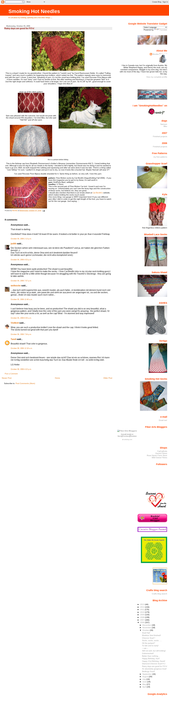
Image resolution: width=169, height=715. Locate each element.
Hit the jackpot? (148, 643)
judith (13, 243)
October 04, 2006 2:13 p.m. (21, 239)
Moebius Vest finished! (151, 635)
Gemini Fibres (161, 453)
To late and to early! (150, 646)
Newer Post (6, 378)
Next (119, 436)
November (147, 627)
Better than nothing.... (151, 656)
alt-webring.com (127, 439)
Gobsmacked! (148, 653)
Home (57, 378)
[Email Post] (43, 210)
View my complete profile (156, 77)
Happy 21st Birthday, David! (153, 661)
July (144, 679)
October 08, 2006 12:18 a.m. (22, 348)
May (144, 684)
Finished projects (160, 136)
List (132, 434)
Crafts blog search (159, 594)
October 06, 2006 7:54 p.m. (21, 334)
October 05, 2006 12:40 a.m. (22, 299)
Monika (155, 54)
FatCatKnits (162, 451)
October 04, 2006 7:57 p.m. (21, 281)
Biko (165, 126)
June (144, 682)
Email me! (163, 420)
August (145, 676)
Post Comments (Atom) (25, 383)
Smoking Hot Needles (34, 11)
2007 (142, 620)
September (147, 674)
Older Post (107, 378)
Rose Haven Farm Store (157, 455)
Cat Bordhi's (98, 193)
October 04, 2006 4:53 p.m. (21, 260)
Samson (163, 124)
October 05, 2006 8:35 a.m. (21, 318)
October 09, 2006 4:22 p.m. (21, 369)
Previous (125, 436)
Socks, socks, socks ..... (152, 640)
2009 (142, 615)
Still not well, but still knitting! (154, 651)
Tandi (13, 339)
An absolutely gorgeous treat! (154, 669)
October (146, 630)
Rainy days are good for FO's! (154, 666)
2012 (142, 607)
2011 (142, 609)
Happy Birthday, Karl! (151, 658)
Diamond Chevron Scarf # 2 (153, 664)
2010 (142, 612)
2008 (142, 617)
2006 (142, 622)
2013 (142, 604)
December (147, 625)
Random (133, 436)
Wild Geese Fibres (159, 457)
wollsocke (16, 285)
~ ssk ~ (145, 648)
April (144, 687)
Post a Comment (11, 374)
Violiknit (15, 323)
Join (127, 434)
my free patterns (160, 157)
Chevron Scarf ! (148, 638)
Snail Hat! (146, 633)
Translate (163, 30)
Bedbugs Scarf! (148, 671)
